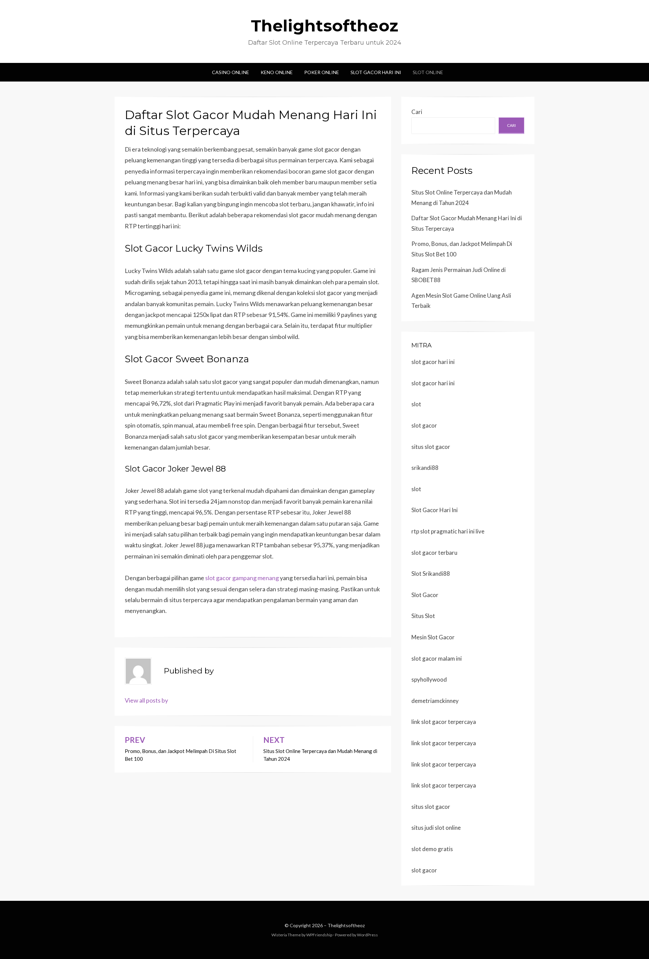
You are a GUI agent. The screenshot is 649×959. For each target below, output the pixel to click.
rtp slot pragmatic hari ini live (447, 531)
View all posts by (146, 700)
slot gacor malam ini (436, 658)
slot (416, 404)
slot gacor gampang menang (242, 577)
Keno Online (277, 72)
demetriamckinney (435, 700)
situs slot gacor (430, 446)
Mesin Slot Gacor (433, 637)
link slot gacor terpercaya (443, 721)
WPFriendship (319, 934)
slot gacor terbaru (434, 552)
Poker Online (321, 72)
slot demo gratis (432, 848)
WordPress (367, 934)
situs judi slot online (436, 827)
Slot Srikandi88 (430, 573)
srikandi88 (424, 467)
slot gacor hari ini (433, 361)
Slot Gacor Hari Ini (376, 72)
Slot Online (428, 72)
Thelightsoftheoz (324, 26)
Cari (416, 111)
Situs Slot (423, 615)
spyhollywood (429, 679)
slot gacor (424, 425)
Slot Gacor (424, 594)
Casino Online (230, 72)
